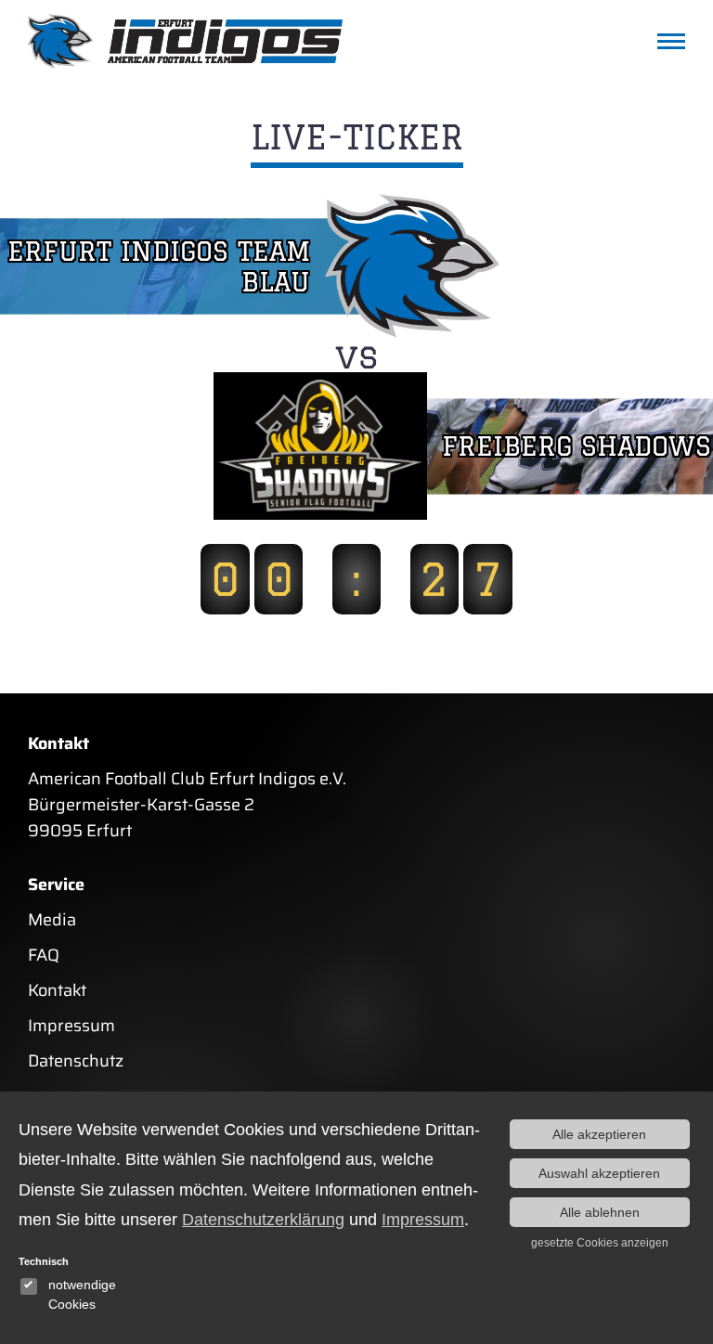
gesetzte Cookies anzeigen (599, 1242)
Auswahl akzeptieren (599, 1173)
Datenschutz (75, 1061)
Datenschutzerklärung (263, 1219)
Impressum (71, 1026)
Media (52, 920)
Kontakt (57, 990)
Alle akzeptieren (599, 1134)
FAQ (43, 955)
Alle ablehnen (600, 1212)
